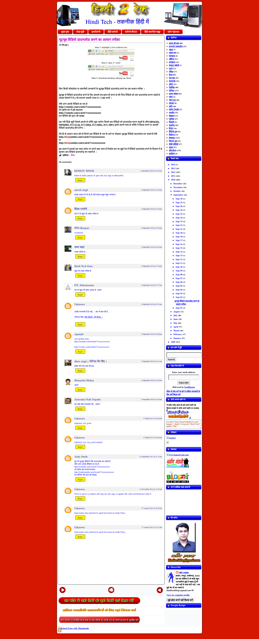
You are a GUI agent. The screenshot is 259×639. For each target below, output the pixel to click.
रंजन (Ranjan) (81, 228)
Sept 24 (179, 217)
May (175, 323)
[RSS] (59, 630)
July (175, 315)
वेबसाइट (172, 137)
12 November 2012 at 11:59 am (151, 489)
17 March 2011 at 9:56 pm (152, 418)
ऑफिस (171, 58)
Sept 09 (179, 270)
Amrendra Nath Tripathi (87, 399)
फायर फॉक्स (173, 93)
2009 (173, 341)
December (178, 183)
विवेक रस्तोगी (80, 209)
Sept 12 (179, 259)
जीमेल (171, 71)
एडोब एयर (172, 52)
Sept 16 (179, 244)
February (177, 334)
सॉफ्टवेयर (172, 150)
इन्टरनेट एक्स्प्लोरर (176, 46)
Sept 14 (179, 251)
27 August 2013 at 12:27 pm (152, 527)
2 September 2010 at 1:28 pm (151, 190)
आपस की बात (174, 43)
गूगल (170, 68)
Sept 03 (179, 293)
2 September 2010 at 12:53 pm (151, 170)
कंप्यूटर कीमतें (174, 65)
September (178, 194)
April (176, 326)
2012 (173, 172)
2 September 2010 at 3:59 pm (151, 228)
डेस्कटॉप (172, 81)
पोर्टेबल (171, 90)
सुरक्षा (171, 147)
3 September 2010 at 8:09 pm (151, 334)
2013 (173, 168)
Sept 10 (179, 266)
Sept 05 (179, 285)
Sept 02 (179, 297)
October (177, 191)
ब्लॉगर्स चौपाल (131, 31)
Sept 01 (179, 307)
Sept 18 (179, 236)
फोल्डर (171, 103)
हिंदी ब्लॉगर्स (113, 31)
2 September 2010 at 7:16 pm (151, 266)
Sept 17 (179, 240)
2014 (173, 164)
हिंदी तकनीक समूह (152, 31)
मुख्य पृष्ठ (65, 31)
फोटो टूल (172, 99)
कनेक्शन (172, 62)
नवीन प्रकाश (184, 572)
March (176, 330)
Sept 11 (179, 263)
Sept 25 (179, 213)
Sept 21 (179, 229)
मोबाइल (171, 115)
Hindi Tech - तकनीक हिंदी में (117, 21)
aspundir (79, 334)
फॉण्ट (171, 96)
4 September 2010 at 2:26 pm (151, 380)
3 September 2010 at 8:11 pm (151, 361)
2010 (173, 179)
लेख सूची (80, 31)
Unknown (79, 304)
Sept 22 (179, 225)
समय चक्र (79, 247)
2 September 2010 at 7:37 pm (151, 285)
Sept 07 (179, 278)
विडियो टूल (173, 131)
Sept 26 (179, 209)
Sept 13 (179, 255)
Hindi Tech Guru (83, 266)
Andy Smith (81, 456)
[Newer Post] (62, 590)
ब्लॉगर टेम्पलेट (174, 109)
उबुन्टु (171, 49)
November (178, 187)
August (176, 311)
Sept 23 (179, 221)
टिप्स (72, 155)
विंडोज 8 (172, 134)
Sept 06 (179, 282)
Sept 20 (179, 232)
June (175, 319)
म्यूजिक (171, 118)
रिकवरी (171, 122)
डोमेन (171, 84)
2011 (173, 175)
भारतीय (171, 112)
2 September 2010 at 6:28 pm (151, 247)
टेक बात (172, 77)
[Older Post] (159, 590)
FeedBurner (189, 387)
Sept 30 (179, 198)
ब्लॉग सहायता (173, 31)
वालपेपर (172, 125)
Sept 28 (179, 206)
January (177, 338)
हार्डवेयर (172, 153)
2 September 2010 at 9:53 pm (151, 304)
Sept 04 (179, 289)
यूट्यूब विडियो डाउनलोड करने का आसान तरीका (89, 40)
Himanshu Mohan (84, 380)
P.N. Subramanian (84, 285)
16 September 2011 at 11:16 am (151, 456)
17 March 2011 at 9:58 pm (152, 437)
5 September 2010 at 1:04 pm (151, 399)
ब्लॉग (170, 106)
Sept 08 (179, 274)
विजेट (171, 128)
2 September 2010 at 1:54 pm (151, 209)
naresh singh (81, 190)
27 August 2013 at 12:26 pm (152, 508)
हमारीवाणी (96, 31)
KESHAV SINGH (84, 170)
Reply (80, 180)
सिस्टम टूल (173, 140)
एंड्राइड (172, 55)
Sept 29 (179, 202)
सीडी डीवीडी (173, 144)
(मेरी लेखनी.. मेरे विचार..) (93, 317)
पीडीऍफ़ (172, 87)
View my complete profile (178, 595)
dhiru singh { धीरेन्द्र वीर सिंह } (90, 361)
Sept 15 (179, 247)
